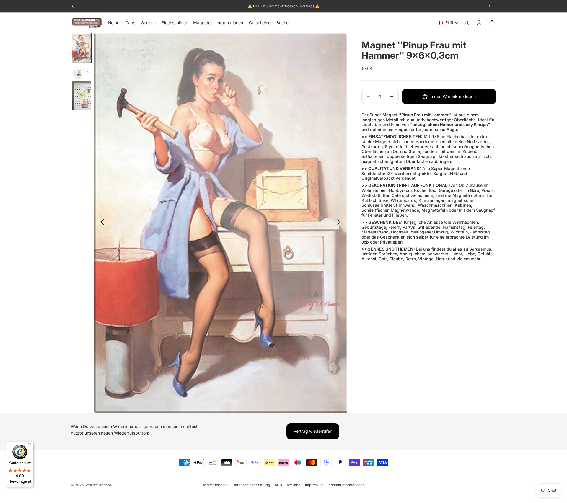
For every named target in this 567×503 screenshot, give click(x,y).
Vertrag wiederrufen (313, 431)
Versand (293, 485)
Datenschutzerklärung (251, 485)
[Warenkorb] (491, 22)
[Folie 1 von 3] (81, 48)
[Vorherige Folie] (100, 222)
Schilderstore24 (97, 485)
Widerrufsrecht (215, 485)
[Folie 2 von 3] (81, 72)
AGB (278, 485)
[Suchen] (466, 22)
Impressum (314, 485)
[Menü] (29, 444)
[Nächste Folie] (340, 222)
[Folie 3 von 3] (81, 95)
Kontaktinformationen (346, 485)
